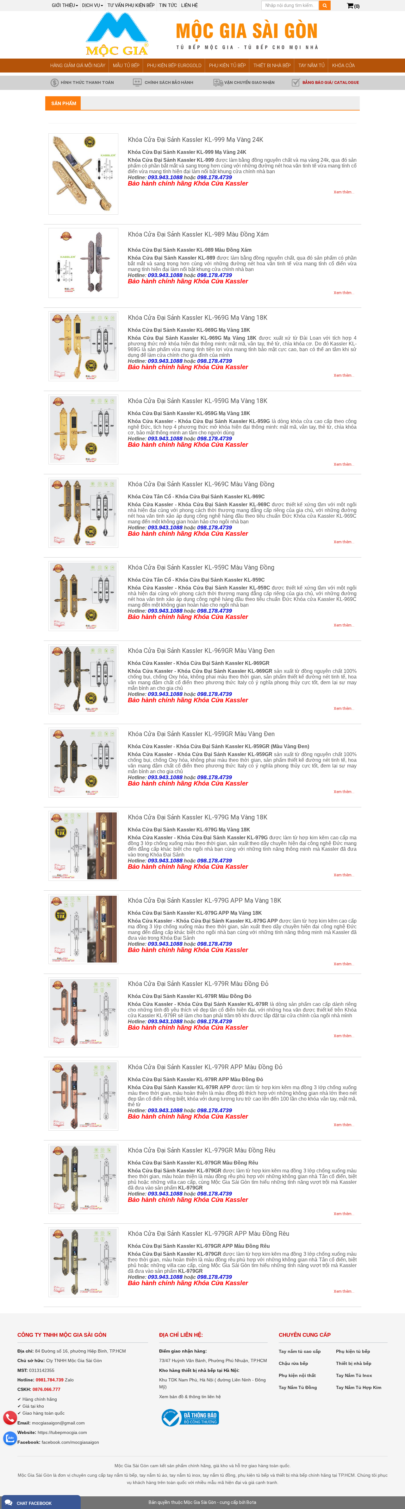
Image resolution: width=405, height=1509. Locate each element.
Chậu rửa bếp (293, 1363)
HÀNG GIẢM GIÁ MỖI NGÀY (77, 65)
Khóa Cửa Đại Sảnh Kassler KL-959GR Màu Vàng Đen (201, 734)
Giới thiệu (63, 5)
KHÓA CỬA (343, 65)
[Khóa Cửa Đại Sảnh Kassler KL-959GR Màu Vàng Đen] (83, 763)
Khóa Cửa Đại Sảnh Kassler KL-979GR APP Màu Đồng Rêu (208, 1233)
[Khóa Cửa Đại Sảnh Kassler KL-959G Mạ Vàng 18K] (83, 429)
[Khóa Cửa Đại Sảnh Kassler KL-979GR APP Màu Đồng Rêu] (83, 1262)
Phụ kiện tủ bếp (353, 1351)
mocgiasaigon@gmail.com (58, 1422)
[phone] (10, 1418)
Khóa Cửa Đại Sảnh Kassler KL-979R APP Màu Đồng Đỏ (205, 1067)
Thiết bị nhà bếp (353, 1363)
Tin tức (168, 5)
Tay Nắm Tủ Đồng (298, 1387)
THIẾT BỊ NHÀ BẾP (272, 65)
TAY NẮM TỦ (311, 65)
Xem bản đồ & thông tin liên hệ (190, 1396)
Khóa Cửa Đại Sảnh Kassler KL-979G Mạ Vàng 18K (197, 817)
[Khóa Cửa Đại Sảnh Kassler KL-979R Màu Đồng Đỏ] (83, 1012)
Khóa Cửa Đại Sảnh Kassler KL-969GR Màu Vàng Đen (201, 650)
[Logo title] (202, 34)
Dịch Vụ (91, 5)
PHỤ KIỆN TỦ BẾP (227, 65)
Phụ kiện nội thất (297, 1375)
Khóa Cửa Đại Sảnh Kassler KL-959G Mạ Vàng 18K (197, 401)
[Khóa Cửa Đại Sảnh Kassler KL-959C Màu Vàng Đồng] (83, 596)
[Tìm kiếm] (325, 5)
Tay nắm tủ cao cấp (300, 1351)
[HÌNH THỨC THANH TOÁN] (54, 82)
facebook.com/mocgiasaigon (70, 1442)
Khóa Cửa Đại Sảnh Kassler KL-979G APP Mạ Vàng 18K (204, 900)
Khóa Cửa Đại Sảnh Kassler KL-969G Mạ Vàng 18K (197, 317)
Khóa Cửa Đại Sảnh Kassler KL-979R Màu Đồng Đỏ (198, 984)
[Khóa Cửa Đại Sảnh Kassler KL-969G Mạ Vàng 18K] (83, 346)
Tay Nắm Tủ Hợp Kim (358, 1387)
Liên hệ (189, 5)
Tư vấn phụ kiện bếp (131, 5)
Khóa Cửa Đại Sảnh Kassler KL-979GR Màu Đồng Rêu (201, 1150)
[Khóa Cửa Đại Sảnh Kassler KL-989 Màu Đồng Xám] (83, 263)
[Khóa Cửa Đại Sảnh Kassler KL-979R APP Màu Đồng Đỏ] (83, 1096)
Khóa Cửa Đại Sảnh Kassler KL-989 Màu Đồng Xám (198, 234)
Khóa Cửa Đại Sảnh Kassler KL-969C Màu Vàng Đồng (201, 484)
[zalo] (10, 1438)
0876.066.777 (46, 1389)
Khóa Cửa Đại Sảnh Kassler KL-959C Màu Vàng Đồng (201, 567)
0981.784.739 (50, 1379)
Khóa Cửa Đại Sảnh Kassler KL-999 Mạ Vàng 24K (195, 139)
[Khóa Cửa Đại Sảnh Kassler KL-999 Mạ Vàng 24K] (83, 173)
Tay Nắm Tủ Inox (354, 1375)
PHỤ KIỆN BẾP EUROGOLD (174, 65)
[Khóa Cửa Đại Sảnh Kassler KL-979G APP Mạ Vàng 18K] (83, 929)
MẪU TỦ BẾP (126, 65)
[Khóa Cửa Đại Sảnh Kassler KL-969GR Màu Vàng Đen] (83, 679)
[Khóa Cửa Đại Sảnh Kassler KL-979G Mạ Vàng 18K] (83, 846)
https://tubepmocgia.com (62, 1432)
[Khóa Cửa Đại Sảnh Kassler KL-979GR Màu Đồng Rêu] (83, 1179)
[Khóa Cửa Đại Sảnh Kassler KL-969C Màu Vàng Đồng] (83, 513)
